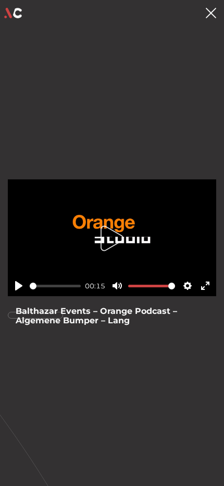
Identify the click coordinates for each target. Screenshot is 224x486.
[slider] (55, 286)
